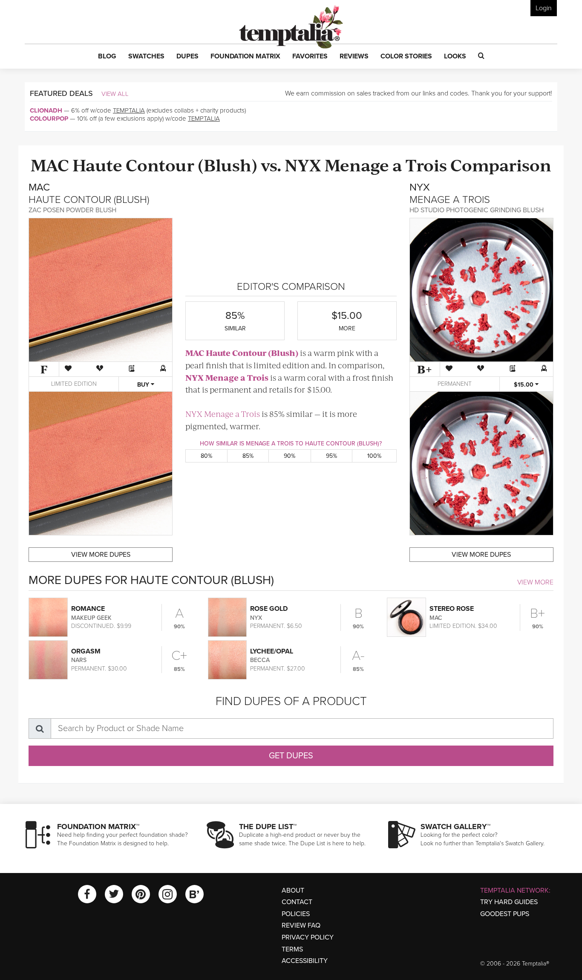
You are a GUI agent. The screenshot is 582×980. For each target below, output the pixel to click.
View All (115, 94)
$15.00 (524, 384)
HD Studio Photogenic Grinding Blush (476, 210)
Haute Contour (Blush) (164, 164)
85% (248, 456)
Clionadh (46, 110)
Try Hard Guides (509, 902)
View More (535, 582)
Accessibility (305, 961)
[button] (107, 56)
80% (206, 456)
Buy (144, 384)
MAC (50, 164)
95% (331, 456)
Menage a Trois (386, 164)
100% (374, 456)
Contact (297, 902)
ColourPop (49, 118)
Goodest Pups (504, 914)
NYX (303, 164)
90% (289, 456)
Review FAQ (301, 925)
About (293, 890)
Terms (292, 949)
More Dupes (100, 554)
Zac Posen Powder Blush (72, 210)
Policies (296, 914)
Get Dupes (291, 756)
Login (544, 8)
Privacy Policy (308, 937)
